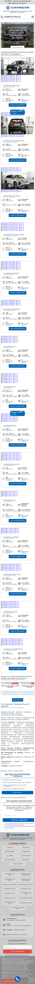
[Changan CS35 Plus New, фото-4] (17, 117)
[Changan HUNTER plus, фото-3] (12, 642)
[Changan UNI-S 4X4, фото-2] (11, 454)
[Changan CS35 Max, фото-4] (11, 78)
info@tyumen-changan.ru (18, 3)
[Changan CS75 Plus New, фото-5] (12, 229)
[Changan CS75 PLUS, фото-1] (11, 168)
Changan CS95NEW (26, 884)
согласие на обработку (13, 823)
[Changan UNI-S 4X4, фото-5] (11, 458)
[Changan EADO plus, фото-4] (11, 568)
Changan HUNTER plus (17, 908)
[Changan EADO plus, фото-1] (11, 564)
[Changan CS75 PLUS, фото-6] (11, 191)
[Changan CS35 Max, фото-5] (11, 80)
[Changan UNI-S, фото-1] (9, 414)
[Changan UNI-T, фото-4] (9, 378)
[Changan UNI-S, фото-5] (9, 419)
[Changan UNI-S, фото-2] (9, 415)
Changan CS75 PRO (10, 884)
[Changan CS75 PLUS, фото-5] (11, 190)
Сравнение (26, 851)
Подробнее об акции (10, 693)
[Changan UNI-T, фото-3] (9, 376)
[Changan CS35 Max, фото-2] (11, 75)
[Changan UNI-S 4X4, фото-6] (11, 460)
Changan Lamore (26, 898)
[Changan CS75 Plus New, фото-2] (12, 224)
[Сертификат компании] (17, 709)
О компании (26, 855)
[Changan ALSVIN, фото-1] (10, 601)
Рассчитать (17, 792)
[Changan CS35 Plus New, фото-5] (12, 135)
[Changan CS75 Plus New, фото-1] (12, 223)
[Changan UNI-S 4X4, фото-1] (11, 452)
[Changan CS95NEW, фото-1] (11, 300)
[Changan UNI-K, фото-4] (9, 495)
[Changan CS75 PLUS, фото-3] (11, 171)
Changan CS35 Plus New (25, 874)
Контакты (26, 860)
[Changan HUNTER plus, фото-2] (12, 640)
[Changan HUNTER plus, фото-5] (12, 644)
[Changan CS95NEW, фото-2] (11, 302)
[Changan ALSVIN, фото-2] (10, 603)
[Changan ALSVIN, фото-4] (10, 606)
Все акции (17, 700)
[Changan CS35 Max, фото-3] (11, 77)
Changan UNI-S (9, 893)
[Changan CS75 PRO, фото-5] (11, 267)
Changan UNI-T (25, 888)
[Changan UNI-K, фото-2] (9, 493)
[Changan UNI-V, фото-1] (9, 336)
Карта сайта (18, 864)
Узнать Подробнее (17, 105)
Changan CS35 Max (9, 874)
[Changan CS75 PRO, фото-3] (11, 264)
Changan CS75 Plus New (25, 879)
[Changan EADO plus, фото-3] (11, 567)
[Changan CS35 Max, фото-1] (17, 57)
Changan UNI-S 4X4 (25, 893)
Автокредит (9, 851)
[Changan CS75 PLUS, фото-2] (11, 169)
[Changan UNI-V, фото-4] (9, 341)
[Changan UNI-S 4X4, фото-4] (11, 457)
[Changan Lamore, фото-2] (10, 530)
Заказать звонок (17, 951)
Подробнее (17, 48)
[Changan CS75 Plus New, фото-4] (12, 227)
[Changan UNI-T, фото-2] (9, 375)
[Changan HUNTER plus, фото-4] (12, 643)
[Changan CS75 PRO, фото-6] (11, 269)
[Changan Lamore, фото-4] (10, 532)
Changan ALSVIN (26, 903)
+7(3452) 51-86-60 (12, 17)
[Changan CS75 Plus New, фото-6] (12, 230)
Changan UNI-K (9, 898)
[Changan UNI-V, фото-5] (9, 342)
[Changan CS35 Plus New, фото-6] (12, 136)
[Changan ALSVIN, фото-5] (10, 607)
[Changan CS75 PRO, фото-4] (11, 266)
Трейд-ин (26, 847)
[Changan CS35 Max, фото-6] (11, 81)
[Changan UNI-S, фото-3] (9, 417)
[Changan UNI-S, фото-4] (9, 418)
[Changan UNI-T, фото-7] (9, 382)
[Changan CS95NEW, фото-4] (11, 305)
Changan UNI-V (9, 888)
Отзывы (10, 855)
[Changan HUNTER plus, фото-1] (12, 639)
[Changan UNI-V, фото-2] (9, 338)
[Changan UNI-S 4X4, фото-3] (11, 455)
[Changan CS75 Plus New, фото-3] (12, 226)
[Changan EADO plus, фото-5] (11, 570)
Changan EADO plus (9, 902)
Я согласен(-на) (10, 981)
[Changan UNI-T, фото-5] (9, 379)
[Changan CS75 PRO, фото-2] (11, 263)
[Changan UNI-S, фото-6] (9, 421)
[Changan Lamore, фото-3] (10, 531)
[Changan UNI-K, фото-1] (9, 491)
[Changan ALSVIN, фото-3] (10, 604)
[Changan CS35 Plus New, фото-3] (12, 115)
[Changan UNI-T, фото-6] (9, 381)
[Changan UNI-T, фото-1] (9, 374)
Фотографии (9, 860)
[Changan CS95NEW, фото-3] (11, 303)
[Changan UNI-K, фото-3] (9, 494)
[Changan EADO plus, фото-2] (11, 566)
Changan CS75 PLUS (9, 879)
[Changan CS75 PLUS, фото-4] (17, 172)
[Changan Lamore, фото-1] (10, 528)
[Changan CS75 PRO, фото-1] (10, 262)
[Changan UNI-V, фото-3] (9, 339)
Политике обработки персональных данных (14, 825)
